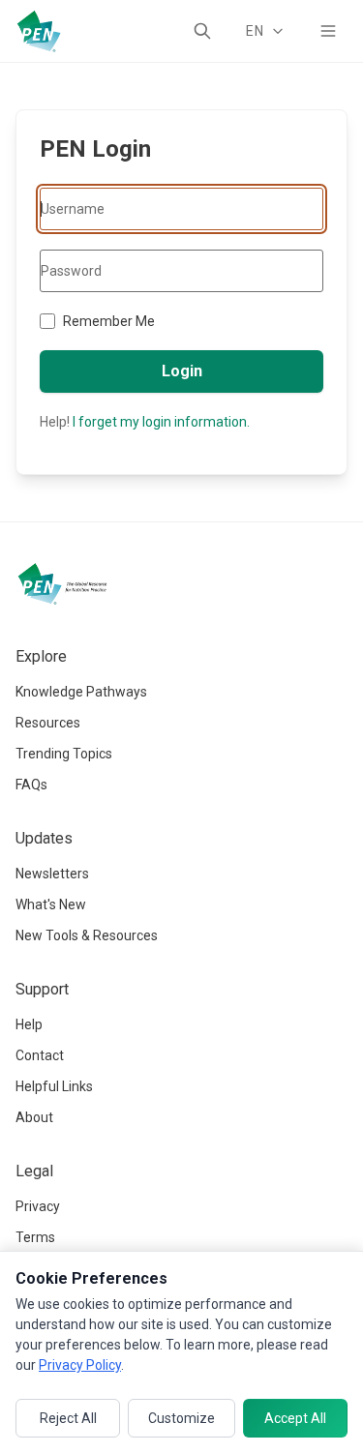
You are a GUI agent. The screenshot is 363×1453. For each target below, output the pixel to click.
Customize (181, 1418)
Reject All (68, 1418)
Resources (47, 722)
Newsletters (52, 873)
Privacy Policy (80, 1365)
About (34, 1117)
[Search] (202, 31)
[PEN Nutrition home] (38, 31)
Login (182, 371)
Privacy (37, 1206)
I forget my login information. (161, 422)
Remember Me (109, 321)
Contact (39, 1055)
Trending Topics (63, 753)
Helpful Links (54, 1086)
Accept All (295, 1418)
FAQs (31, 784)
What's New (50, 904)
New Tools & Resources (86, 935)
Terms (35, 1237)
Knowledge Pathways (81, 691)
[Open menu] (328, 31)
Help (29, 1024)
